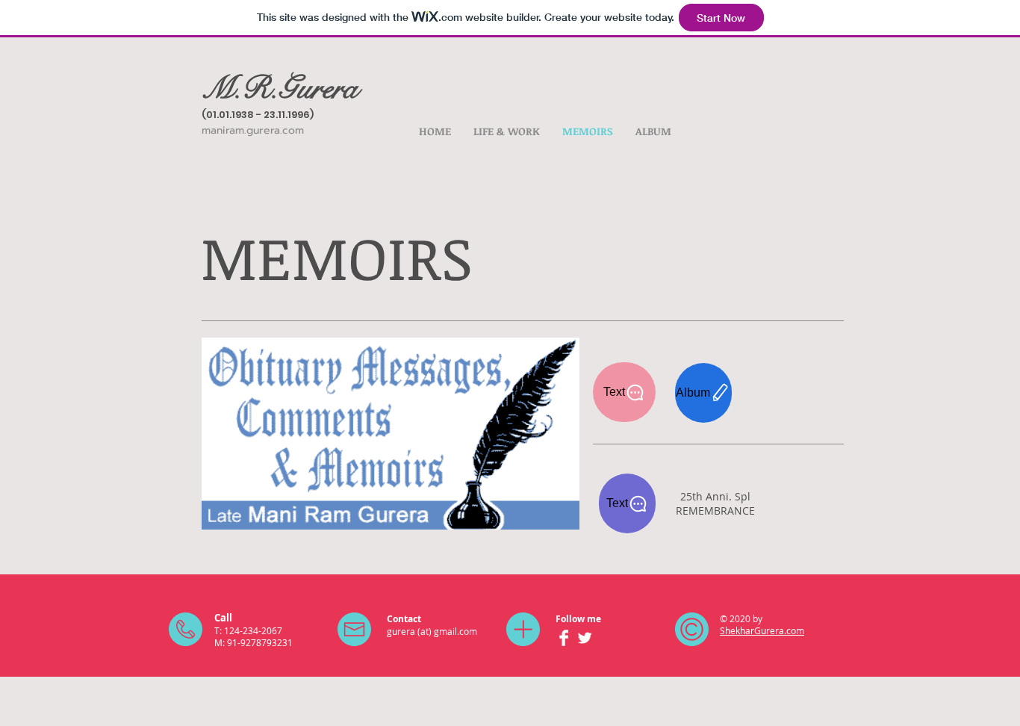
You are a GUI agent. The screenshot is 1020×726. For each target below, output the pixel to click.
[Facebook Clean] (564, 638)
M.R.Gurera (280, 88)
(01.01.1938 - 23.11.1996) (258, 115)
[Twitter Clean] (584, 638)
